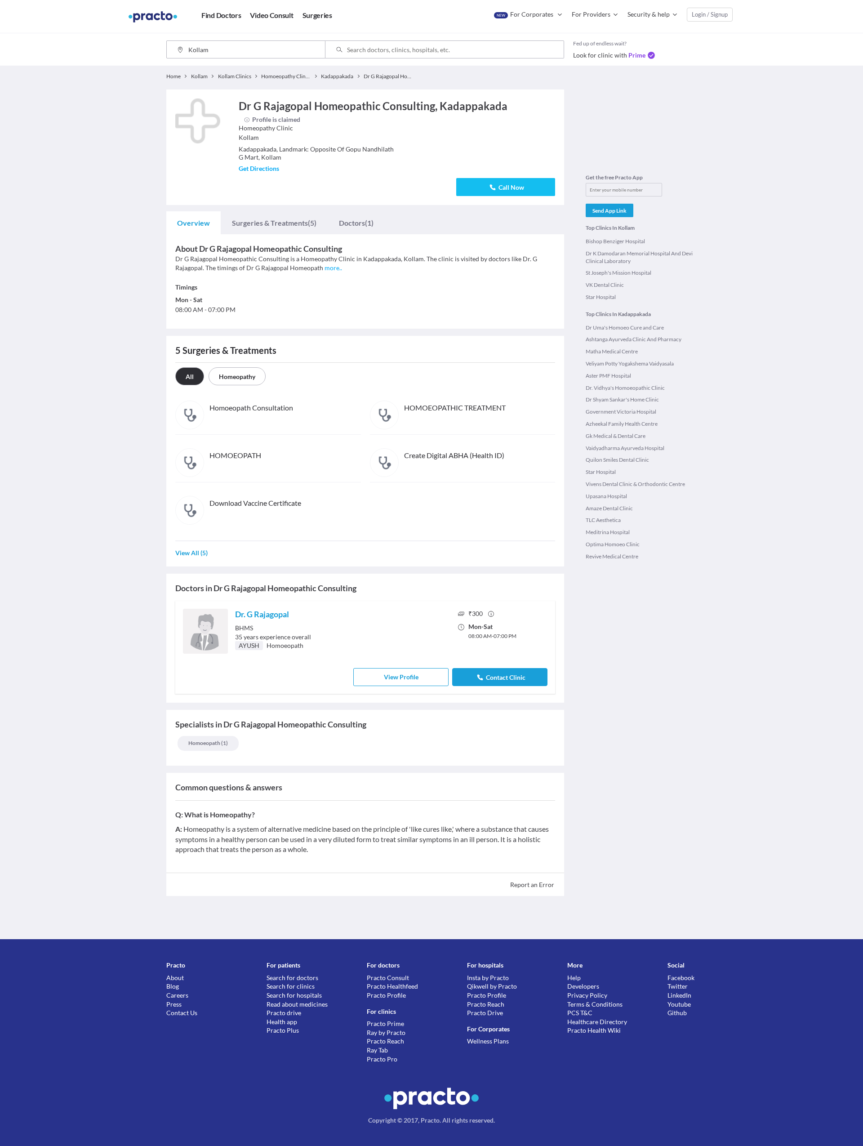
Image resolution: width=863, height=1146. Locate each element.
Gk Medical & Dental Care (615, 436)
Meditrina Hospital (608, 532)
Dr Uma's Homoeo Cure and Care (625, 327)
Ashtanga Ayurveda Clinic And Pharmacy (633, 339)
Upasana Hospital (606, 496)
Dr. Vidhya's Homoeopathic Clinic (625, 387)
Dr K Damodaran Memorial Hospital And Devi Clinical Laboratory (639, 257)
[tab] (193, 223)
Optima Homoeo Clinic (613, 544)
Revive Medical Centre (612, 556)
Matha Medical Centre (612, 351)
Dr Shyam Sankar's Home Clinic (622, 399)
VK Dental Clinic (605, 284)
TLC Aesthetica (603, 520)
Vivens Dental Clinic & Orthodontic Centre (635, 484)
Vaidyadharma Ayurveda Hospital (625, 448)
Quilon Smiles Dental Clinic (617, 459)
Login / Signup (710, 14)
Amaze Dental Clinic (609, 508)
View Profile (401, 677)
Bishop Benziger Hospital (615, 241)
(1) (356, 222)
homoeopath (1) (208, 743)
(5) (274, 222)
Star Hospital (601, 297)
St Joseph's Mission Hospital (618, 272)
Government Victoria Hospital (621, 411)
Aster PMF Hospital (608, 375)
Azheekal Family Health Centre (622, 423)
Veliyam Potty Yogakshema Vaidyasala (630, 363)
